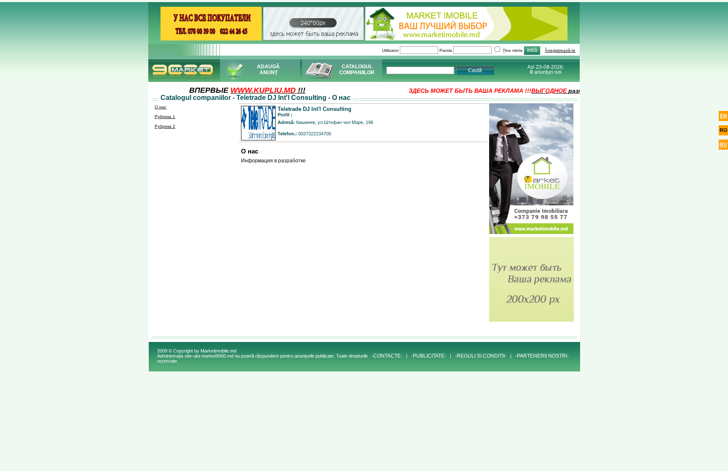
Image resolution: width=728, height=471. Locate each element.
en (723, 116)
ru (723, 145)
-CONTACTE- (387, 356)
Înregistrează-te (560, 50)
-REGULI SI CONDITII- (480, 356)
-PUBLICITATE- (428, 356)
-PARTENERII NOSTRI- (542, 356)
